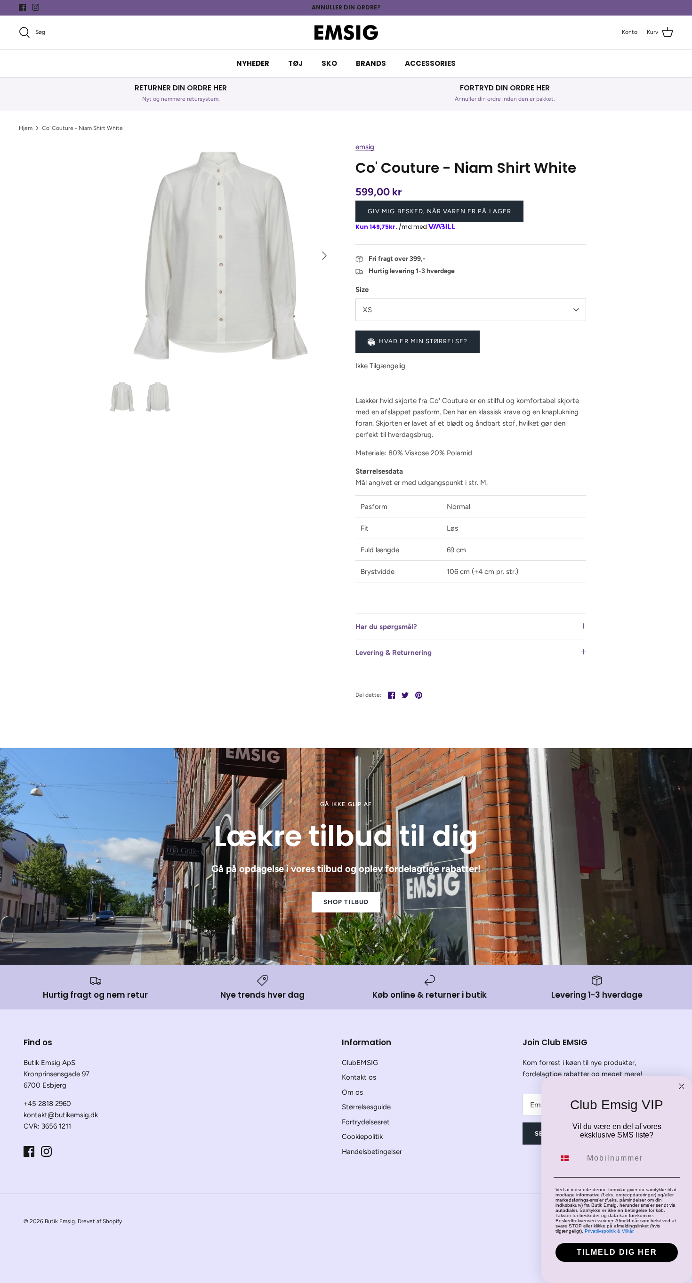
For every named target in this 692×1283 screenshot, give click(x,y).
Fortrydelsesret (366, 1122)
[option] (220, 255)
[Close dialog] (681, 1086)
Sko (329, 63)
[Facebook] (22, 7)
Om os (352, 1092)
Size (362, 289)
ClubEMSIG (360, 1062)
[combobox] (569, 1158)
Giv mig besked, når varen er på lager (439, 211)
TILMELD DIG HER (617, 1252)
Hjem (25, 128)
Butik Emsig (60, 1221)
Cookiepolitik (362, 1136)
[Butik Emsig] (346, 32)
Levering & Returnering (393, 652)
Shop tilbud (345, 901)
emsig (364, 147)
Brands (371, 63)
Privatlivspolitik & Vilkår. (610, 1231)
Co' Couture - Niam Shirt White (82, 128)
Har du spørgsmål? (386, 626)
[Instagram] (35, 7)
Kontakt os (359, 1077)
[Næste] (324, 255)
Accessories (430, 63)
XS (367, 310)
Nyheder (252, 63)
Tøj (295, 63)
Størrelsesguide (366, 1107)
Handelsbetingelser (372, 1151)
